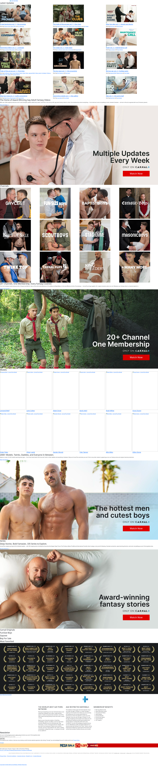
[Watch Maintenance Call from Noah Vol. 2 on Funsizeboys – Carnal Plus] (132, 36)
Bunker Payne (19, 73)
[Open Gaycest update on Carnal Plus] (26, 22)
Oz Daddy (19, 49)
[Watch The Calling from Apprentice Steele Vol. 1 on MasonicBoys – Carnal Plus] (79, 85)
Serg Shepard (78, 26)
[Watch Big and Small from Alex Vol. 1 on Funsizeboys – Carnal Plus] (132, 85)
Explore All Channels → (5, 288)
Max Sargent (120, 26)
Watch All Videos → (4, 105)
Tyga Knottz (21, 98)
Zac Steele (86, 26)
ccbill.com (128, 753)
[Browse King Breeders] (98, 267)
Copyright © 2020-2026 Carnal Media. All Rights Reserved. (13, 764)
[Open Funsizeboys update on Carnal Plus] (132, 46)
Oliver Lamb (72, 26)
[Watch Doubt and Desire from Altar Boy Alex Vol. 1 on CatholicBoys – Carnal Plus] (132, 13)
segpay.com (116, 753)
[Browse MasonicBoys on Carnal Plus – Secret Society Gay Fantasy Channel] (138, 235)
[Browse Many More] (138, 267)
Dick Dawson (60, 73)
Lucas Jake (59, 98)
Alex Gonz (112, 26)
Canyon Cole (7, 26)
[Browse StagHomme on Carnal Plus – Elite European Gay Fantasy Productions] (98, 235)
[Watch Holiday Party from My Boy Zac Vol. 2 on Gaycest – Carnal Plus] (132, 60)
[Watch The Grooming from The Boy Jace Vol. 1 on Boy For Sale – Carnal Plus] (79, 60)
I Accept (2, 742)
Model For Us (29, 756)
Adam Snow (60, 26)
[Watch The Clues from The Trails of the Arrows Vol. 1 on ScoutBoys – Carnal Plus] (79, 13)
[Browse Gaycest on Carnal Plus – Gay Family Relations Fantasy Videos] (19, 203)
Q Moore (48, 73)
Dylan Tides (13, 26)
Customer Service (21, 756)
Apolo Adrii (65, 49)
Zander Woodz (16, 74)
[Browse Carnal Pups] (59, 267)
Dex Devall (70, 49)
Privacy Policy (3, 756)
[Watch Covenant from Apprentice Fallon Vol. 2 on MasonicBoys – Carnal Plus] (26, 36)
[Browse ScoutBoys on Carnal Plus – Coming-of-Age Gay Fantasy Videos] (59, 235)
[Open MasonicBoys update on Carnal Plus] (26, 46)
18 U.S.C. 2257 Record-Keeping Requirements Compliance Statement (16, 750)
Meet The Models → (4, 459)
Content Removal (37, 756)
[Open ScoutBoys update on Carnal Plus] (79, 22)
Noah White (120, 49)
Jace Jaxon (67, 73)
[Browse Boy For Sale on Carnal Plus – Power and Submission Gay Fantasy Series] (19, 235)
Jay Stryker (6, 49)
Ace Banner (59, 49)
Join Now (16, 0)
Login (12, 0)
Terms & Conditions (11, 756)
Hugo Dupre (78, 49)
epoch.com (122, 753)
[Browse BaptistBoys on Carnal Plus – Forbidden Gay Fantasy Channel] (98, 203)
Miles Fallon (12, 49)
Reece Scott (2, 74)
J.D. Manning (21, 26)
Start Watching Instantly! (6, 694)
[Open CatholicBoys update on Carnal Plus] (132, 22)
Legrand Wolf (32, 73)
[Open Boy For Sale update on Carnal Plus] (79, 69)
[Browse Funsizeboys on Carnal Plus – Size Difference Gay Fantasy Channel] (59, 203)
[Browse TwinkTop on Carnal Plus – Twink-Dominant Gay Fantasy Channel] (19, 267)
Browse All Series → (4, 548)
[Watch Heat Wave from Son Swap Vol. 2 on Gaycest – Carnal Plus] (79, 36)
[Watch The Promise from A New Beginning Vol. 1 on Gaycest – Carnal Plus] (26, 13)
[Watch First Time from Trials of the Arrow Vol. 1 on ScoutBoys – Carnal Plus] (26, 60)
